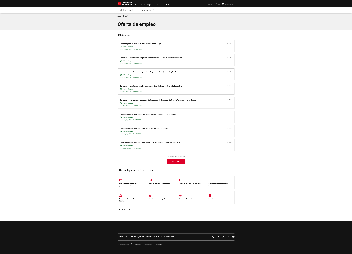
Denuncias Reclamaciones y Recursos (218, 185)
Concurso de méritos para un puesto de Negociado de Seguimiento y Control (149, 72)
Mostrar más (176, 161)
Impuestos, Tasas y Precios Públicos (128, 200)
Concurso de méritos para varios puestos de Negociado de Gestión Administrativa (151, 86)
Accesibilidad (148, 244)
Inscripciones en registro (157, 199)
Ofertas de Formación (186, 199)
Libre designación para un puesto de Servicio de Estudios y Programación (148, 114)
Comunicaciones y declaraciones (190, 183)
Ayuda (120, 237)
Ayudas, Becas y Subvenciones (159, 183)
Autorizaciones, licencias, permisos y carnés (128, 185)
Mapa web (138, 244)
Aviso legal (159, 244)
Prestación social (125, 210)
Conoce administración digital (160, 237)
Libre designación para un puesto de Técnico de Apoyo (140, 44)
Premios (211, 199)
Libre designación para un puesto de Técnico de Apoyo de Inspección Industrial (150, 142)
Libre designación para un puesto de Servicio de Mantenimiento (144, 128)
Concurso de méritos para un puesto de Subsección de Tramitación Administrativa (151, 58)
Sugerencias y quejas (134, 237)
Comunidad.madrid (123, 244)
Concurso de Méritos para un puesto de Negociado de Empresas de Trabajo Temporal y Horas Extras (158, 100)
